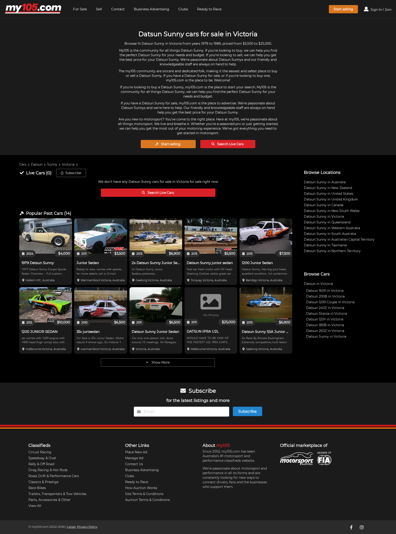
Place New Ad (136, 452)
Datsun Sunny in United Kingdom (331, 199)
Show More (160, 362)
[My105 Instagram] (362, 527)
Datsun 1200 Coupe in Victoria (330, 302)
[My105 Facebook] (351, 527)
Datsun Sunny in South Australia (330, 234)
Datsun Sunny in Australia (325, 182)
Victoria (68, 164)
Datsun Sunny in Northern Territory (332, 251)
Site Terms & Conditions (144, 494)
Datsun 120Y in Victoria (324, 319)
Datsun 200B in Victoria (325, 296)
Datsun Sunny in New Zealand (328, 188)
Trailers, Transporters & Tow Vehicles (57, 494)
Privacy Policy (87, 526)
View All (34, 506)
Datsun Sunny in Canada (323, 205)
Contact (118, 9)
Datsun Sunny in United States (328, 194)
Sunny (52, 164)
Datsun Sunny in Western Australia (332, 228)
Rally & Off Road (41, 464)
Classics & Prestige (43, 482)
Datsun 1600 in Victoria (325, 291)
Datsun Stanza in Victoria (326, 314)
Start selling (343, 9)
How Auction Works (141, 488)
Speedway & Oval (42, 458)
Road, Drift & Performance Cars (53, 476)
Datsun (37, 164)
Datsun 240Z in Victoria (325, 308)
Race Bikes (37, 488)
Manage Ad (134, 458)
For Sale (80, 9)
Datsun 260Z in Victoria (325, 331)
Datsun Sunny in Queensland (327, 222)
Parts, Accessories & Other (49, 500)
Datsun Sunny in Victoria (324, 216)
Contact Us (134, 464)
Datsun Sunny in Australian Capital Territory (339, 239)
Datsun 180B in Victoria (325, 325)
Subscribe (73, 173)
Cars (22, 164)
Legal (71, 526)
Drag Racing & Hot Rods (48, 470)
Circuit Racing (39, 452)
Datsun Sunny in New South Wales (332, 211)
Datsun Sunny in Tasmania (325, 245)
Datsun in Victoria (318, 284)
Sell (99, 9)
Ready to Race (209, 9)
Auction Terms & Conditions (147, 500)
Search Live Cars (230, 144)
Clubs (183, 9)
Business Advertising (151, 9)
